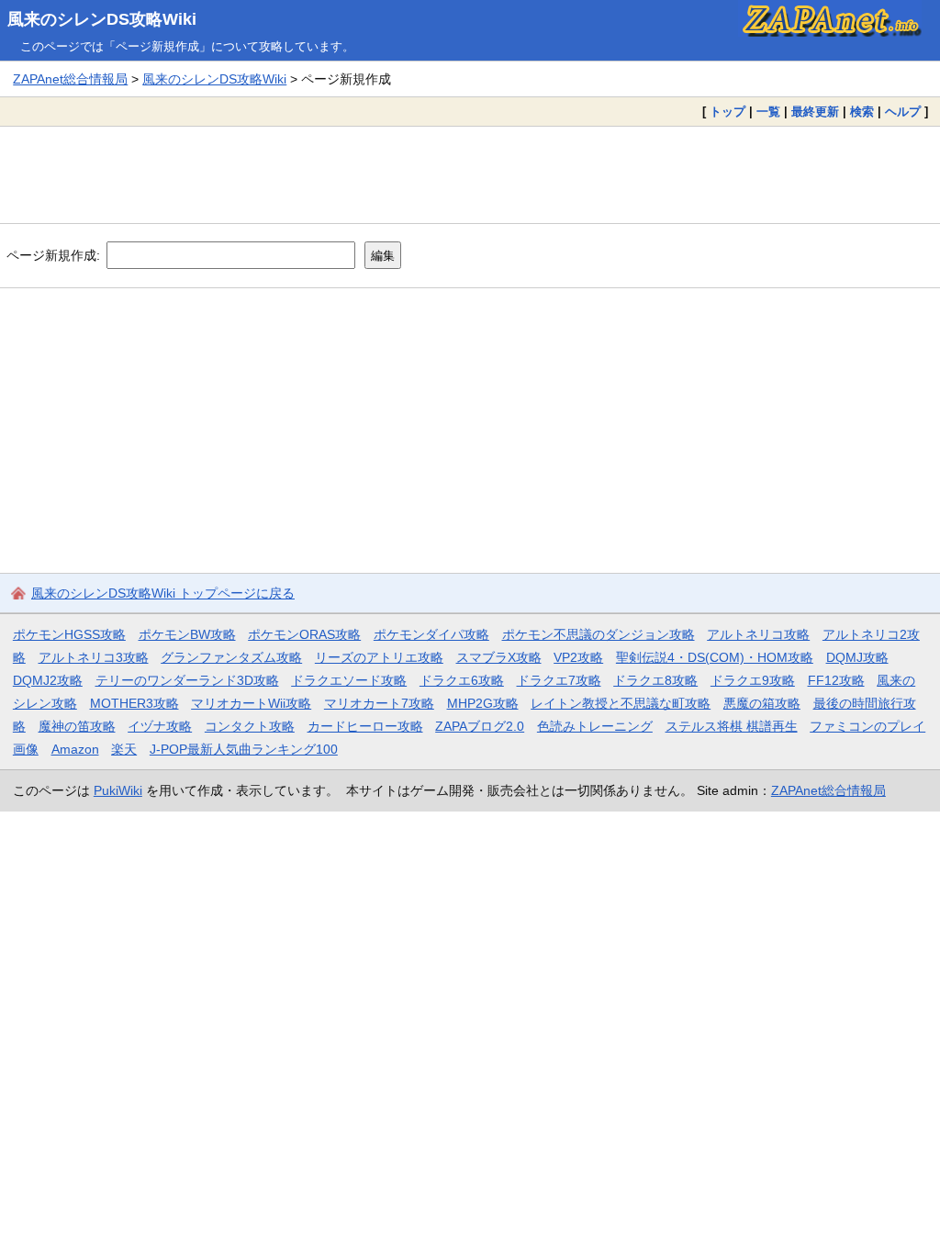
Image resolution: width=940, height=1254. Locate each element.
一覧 (768, 111)
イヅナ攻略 (160, 726)
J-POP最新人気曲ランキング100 (244, 749)
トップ (727, 111)
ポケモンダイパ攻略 (431, 634)
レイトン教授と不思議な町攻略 (621, 703)
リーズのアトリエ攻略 (379, 657)
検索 (862, 111)
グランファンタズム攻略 (231, 657)
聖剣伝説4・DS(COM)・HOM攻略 (714, 657)
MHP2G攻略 (483, 703)
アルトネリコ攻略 (758, 634)
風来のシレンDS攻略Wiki (101, 19)
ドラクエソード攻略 (349, 680)
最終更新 (815, 111)
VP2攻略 (578, 657)
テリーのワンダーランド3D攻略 (187, 680)
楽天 (124, 749)
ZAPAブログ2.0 (479, 726)
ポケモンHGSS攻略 (69, 634)
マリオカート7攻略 (379, 703)
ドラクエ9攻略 (753, 680)
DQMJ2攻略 (48, 680)
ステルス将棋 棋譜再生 (732, 726)
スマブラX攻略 (499, 657)
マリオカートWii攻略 (251, 703)
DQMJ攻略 (857, 657)
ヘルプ (903, 111)
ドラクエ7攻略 (559, 680)
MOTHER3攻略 (134, 703)
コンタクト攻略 (250, 726)
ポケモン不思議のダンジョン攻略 (598, 634)
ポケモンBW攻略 (187, 634)
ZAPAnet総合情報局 (70, 79)
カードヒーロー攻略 (365, 726)
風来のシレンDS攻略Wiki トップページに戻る (163, 593)
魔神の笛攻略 (77, 726)
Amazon (75, 749)
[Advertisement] (470, 174)
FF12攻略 (836, 680)
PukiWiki (118, 790)
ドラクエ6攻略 (462, 680)
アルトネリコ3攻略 (94, 657)
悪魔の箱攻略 (761, 703)
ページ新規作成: (53, 255)
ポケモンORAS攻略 (304, 634)
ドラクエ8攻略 (655, 680)
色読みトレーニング (595, 726)
